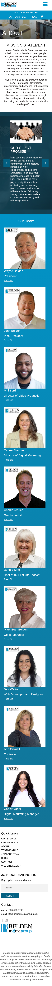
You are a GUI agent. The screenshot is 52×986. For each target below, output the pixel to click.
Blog (34, 17)
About (5, 846)
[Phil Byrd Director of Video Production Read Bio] (24, 368)
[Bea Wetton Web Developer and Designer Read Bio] (24, 666)
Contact (6, 862)
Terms (16, 945)
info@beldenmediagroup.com (22, 914)
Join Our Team (17, 17)
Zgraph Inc (38, 945)
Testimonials (9, 850)
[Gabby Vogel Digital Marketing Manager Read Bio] (24, 786)
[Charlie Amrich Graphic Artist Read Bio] (24, 487)
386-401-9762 (33, 12)
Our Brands (9, 838)
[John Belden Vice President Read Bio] (24, 308)
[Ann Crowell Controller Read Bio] (24, 726)
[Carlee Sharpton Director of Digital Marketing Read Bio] (24, 427)
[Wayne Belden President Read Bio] (24, 248)
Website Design (11, 865)
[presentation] (6, 163)
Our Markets (9, 842)
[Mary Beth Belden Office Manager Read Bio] (24, 607)
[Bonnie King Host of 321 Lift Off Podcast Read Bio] (24, 547)
